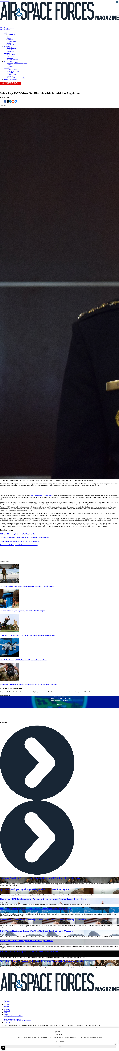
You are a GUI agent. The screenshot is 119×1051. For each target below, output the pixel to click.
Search (12, 28)
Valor (9, 64)
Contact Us (10, 76)
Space (9, 38)
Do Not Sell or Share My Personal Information (17, 1021)
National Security (12, 41)
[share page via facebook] (5, 102)
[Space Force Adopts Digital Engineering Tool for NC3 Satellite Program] (9, 607)
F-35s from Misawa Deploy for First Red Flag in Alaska (26, 940)
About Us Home (12, 69)
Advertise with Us (12, 74)
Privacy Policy (8, 1022)
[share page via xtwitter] (8, 102)
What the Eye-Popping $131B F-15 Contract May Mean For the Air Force (23, 660)
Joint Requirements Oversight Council (41, 495)
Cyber (9, 43)
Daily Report (7, 46)
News (5, 33)
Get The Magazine (12, 59)
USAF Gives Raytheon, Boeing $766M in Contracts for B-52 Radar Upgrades (36, 931)
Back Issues (10, 56)
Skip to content (4, 1)
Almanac (10, 58)
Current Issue (11, 54)
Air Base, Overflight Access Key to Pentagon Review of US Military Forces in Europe (27, 586)
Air (8, 36)
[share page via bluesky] (16, 102)
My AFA (2, 29)
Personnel (10, 39)
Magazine (6, 53)
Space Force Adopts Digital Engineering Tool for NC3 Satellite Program (22, 611)
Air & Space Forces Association (13, 1016)
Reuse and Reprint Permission (16, 78)
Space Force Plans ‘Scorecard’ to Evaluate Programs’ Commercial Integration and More (42, 961)
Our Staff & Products (13, 71)
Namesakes (10, 66)
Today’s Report (11, 48)
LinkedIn (6, 1006)
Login (7, 28)
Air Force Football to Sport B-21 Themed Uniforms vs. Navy (29, 952)
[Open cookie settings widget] (3, 1048)
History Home (8, 61)
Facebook (6, 1001)
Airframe (10, 49)
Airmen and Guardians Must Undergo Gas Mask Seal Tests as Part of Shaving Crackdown (28, 684)
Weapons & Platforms (10, 79)
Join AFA (3, 28)
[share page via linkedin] (10, 102)
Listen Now (59, 707)
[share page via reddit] (13, 102)
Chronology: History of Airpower (17, 63)
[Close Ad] (116, 1044)
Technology (10, 44)
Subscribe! (10, 51)
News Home (11, 34)
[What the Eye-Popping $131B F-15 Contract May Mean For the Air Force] (9, 656)
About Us (6, 68)
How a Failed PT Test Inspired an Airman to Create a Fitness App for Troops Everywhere (28, 635)
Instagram (6, 1004)
